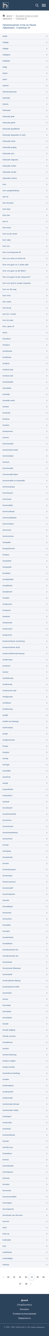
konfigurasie (8, 697)
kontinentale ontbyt (10, 1110)
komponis (7, 610)
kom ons (6, 246)
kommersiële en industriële (14, 480)
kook (5, 1227)
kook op (6, 1234)
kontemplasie (8, 1085)
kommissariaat (9, 487)
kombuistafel (8, 382)
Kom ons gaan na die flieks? (14, 271)
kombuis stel (8, 376)
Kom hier (6, 215)
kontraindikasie (9, 1135)
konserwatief (8, 888)
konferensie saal (9, 690)
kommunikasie (9, 511)
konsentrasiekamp (10, 832)
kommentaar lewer (10, 450)
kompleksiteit (8, 579)
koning (5, 758)
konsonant (7, 913)
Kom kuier (7, 227)
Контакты (24, 1309)
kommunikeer (8, 524)
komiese (6, 419)
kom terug (7, 308)
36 (43, 1277)
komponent (7, 604)
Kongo (5, 746)
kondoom (6, 666)
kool (4, 1246)
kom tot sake (8, 320)
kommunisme (8, 536)
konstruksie (7, 962)
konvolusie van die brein (13, 1215)
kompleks (6, 573)
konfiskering (8, 709)
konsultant (7, 1011)
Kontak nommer (9, 1036)
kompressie (7, 622)
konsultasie (7, 1018)
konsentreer (8, 839)
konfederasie (8, 678)
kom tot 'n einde (9, 314)
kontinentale (8, 1098)
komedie (6, 394)
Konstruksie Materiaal (12, 968)
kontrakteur (7, 1153)
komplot (6, 598)
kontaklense (8, 1042)
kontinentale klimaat (11, 1104)
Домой (9, 16)
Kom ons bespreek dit (12, 252)
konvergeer (7, 1203)
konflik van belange (11, 721)
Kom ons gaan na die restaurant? (16, 277)
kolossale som (8, 153)
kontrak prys (8, 1147)
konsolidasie (8, 906)
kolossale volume (10, 178)
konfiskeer (7, 703)
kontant (6, 1048)
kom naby (7, 240)
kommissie (7, 499)
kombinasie (7, 351)
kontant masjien (9, 1061)
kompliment (7, 592)
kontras (6, 1160)
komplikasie (7, 585)
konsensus (7, 820)
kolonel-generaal (9, 92)
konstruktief (7, 974)
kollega (5, 42)
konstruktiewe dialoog (12, 980)
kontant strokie (9, 1067)
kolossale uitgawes (10, 160)
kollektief (6, 61)
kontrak (6, 1141)
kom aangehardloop (11, 190)
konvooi (6, 1221)
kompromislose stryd (11, 647)
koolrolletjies (8, 1258)
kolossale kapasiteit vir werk (14, 135)
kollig (5, 67)
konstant (6, 931)
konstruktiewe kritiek (11, 987)
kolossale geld (8, 116)
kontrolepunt (8, 1172)
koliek (5, 36)
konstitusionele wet (10, 956)
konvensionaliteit (9, 1197)
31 (14, 1277)
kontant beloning (9, 1055)
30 (8, 1277)
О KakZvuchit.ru (24, 1305)
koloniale (6, 98)
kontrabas (7, 1129)
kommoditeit (8, 505)
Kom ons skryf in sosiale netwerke (17, 283)
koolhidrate (7, 1252)
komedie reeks (9, 400)
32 (20, 1277)
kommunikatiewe (9, 518)
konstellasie (7, 943)
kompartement (9, 548)
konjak (5, 783)
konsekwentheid (9, 814)
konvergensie (8, 1209)
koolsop (6, 1264)
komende (6, 413)
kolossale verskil (9, 172)
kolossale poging (9, 147)
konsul (5, 999)
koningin (6, 765)
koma (5, 332)
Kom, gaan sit (8, 326)
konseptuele (8, 857)
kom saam (7, 302)
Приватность (24, 1318)
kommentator (8, 456)
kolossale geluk (9, 123)
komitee (6, 425)
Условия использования (24, 1314)
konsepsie (7, 851)
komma (6, 437)
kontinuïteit (7, 1122)
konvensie (7, 1190)
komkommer (8, 431)
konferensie (7, 684)
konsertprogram (9, 869)
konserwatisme (9, 894)
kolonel (5, 85)
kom (4, 184)
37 (20, 1284)
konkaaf (6, 802)
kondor (5, 672)
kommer (6, 462)
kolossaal (6, 110)
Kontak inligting (9, 1030)
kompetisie (7, 567)
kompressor (7, 629)
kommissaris (8, 493)
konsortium (7, 919)
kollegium (6, 55)
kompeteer (7, 561)
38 (26, 1284)
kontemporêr (8, 1092)
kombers (6, 345)
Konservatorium (9, 882)
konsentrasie (8, 826)
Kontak (5, 1024)
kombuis (6, 363)
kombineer (7, 357)
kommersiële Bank (10, 474)
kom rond (6, 295)
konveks (6, 1184)
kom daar (6, 209)
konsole (6, 900)
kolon (5, 79)
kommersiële (8, 468)
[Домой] (5, 5)
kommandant (8, 444)
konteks (6, 1079)
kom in (5, 221)
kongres (6, 752)
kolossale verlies (9, 166)
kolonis (5, 104)
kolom (5, 73)
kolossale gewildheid (11, 129)
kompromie (7, 635)
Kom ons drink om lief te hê (14, 258)
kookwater (7, 1240)
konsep (6, 845)
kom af (5, 197)
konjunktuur (7, 795)
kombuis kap (8, 369)
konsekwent (7, 808)
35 (38, 1277)
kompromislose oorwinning (14, 641)
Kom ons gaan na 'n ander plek (15, 265)
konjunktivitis (8, 789)
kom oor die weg (9, 289)
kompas (6, 555)
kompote (6, 616)
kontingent (7, 1116)
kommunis (7, 530)
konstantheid (8, 937)
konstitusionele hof (10, 950)
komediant (7, 388)
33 (26, 1277)
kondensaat (7, 660)
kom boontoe (8, 203)
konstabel (7, 925)
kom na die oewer (10, 234)
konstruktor (7, 993)
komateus (7, 339)
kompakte (7, 542)
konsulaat (7, 1005)
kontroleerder (8, 1166)
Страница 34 (21, 18)
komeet (6, 407)
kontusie (6, 1178)
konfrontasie (8, 727)
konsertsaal (7, 876)
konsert (6, 863)
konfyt (5, 734)
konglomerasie (9, 740)
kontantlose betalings (11, 1073)
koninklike (7, 771)
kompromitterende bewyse (14, 653)
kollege (5, 48)
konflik (5, 715)
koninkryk (6, 777)
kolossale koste (9, 141)
